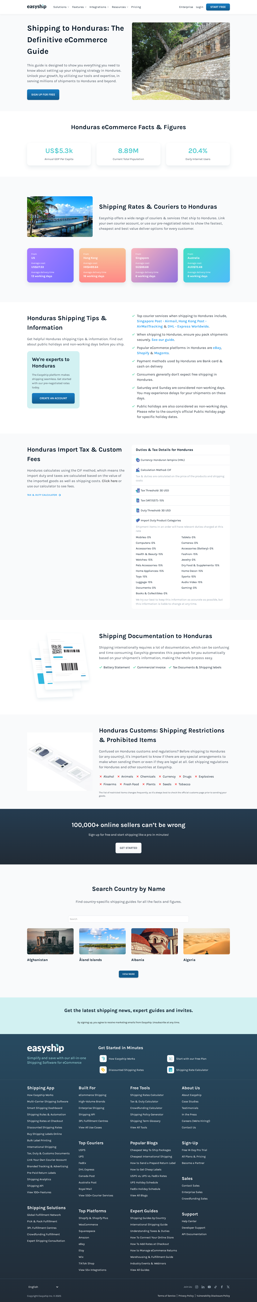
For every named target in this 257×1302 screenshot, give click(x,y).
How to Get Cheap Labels (145, 1169)
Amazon (84, 1237)
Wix (81, 1257)
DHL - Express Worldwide (188, 326)
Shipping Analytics (39, 1179)
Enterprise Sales (192, 1192)
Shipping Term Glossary (145, 1121)
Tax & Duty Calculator (144, 1101)
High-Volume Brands (92, 1101)
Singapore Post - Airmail (157, 321)
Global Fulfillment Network (44, 1214)
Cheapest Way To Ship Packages (150, 1150)
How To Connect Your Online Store (152, 1237)
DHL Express (86, 1169)
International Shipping (41, 1146)
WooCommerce (88, 1224)
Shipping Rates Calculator (147, 1095)
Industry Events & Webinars (148, 1263)
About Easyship (191, 1095)
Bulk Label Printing (39, 1140)
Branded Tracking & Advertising (47, 1166)
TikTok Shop (86, 1263)
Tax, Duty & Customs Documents (48, 1153)
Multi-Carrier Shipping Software (47, 1101)
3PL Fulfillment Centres (41, 1227)
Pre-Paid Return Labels (41, 1172)
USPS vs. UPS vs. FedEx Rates (148, 1176)
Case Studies (190, 1101)
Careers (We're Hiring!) (196, 1121)
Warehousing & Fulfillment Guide (151, 1257)
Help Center (189, 1221)
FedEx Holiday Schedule (145, 1189)
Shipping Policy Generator (146, 1114)
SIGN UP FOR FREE (43, 94)
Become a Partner (193, 1163)
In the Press (189, 1114)
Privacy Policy (186, 1295)
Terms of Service (167, 1295)
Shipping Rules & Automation (46, 1114)
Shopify (143, 353)
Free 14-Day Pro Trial (194, 1150)
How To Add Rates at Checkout (149, 1244)
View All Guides (139, 1270)
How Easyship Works (40, 1095)
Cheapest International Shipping (151, 1156)
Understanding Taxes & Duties (149, 1231)
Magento (161, 353)
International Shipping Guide (148, 1224)
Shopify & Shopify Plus (93, 1218)
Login (200, 7)
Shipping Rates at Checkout (45, 1121)
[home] (36, 6)
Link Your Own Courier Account (47, 1159)
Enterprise (186, 7)
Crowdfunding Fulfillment (43, 1234)
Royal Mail (85, 1189)
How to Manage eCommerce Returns (153, 1250)
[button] (61, 7)
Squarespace (87, 1231)
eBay (217, 348)
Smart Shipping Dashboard (44, 1108)
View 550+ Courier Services (96, 1195)
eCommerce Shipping (92, 1095)
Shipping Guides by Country (148, 1218)
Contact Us (189, 1127)
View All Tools (138, 1127)
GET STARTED (128, 848)
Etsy (81, 1250)
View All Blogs (139, 1195)
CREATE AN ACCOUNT (53, 398)
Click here (109, 481)
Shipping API (35, 1185)
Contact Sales (190, 1185)
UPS (81, 1156)
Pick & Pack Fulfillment (42, 1221)
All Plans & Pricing (194, 1156)
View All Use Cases (90, 1127)
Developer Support (193, 1227)
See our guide (163, 340)
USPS (82, 1150)
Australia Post (88, 1182)
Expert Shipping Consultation (46, 1240)
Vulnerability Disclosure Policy (213, 1295)
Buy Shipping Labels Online (44, 1134)
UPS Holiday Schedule (144, 1182)
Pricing (136, 7)
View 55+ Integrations (92, 1270)
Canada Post (87, 1176)
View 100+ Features (39, 1192)
